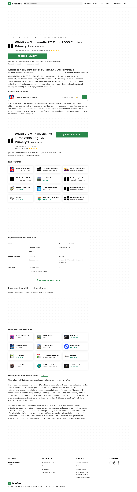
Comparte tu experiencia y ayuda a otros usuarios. (24, 64)
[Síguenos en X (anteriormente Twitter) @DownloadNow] (114, 462)
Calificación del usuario (43, 50)
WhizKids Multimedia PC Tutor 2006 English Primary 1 (48, 44)
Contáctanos (45, 469)
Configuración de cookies (83, 477)
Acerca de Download (48, 463)
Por (19, 50)
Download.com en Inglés (49, 472)
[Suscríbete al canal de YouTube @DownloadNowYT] (118, 462)
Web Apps (117, 3)
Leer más (85, 72)
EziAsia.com (44, 376)
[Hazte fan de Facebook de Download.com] (111, 462)
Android (107, 3)
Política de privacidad (82, 463)
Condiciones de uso (81, 466)
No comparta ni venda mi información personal (83, 473)
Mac (94, 3)
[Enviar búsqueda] (25, 3)
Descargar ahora (29, 56)
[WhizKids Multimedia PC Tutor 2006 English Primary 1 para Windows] (10, 45)
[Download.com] (15, 3)
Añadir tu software (47, 466)
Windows (87, 3)
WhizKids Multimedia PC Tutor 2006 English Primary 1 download (29, 292)
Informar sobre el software (49, 280)
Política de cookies (81, 469)
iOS (101, 3)
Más (125, 3)
